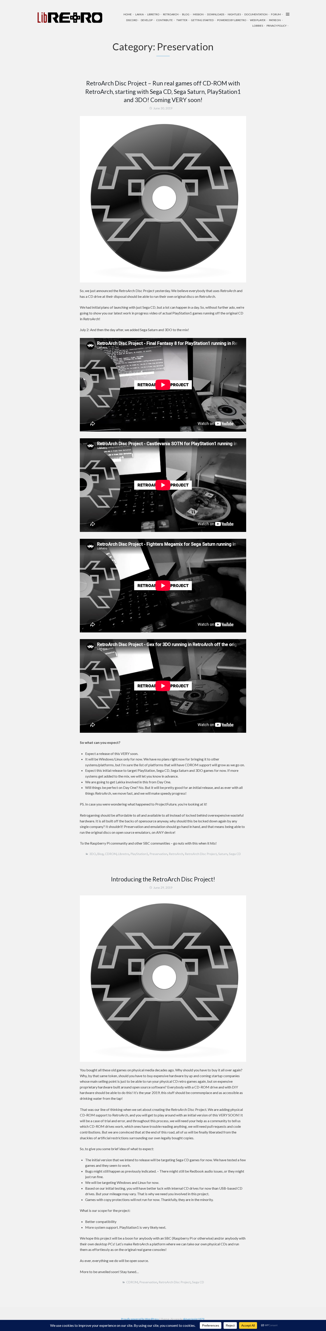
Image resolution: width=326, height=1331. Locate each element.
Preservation (158, 854)
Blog (185, 14)
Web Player (257, 20)
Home (128, 14)
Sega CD (235, 854)
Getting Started (202, 20)
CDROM (111, 854)
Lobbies (257, 25)
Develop (147, 20)
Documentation (255, 14)
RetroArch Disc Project (201, 854)
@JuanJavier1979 (193, 1319)
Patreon (275, 20)
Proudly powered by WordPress (140, 1319)
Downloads (215, 14)
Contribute (164, 20)
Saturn (223, 854)
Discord (131, 20)
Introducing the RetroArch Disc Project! (163, 879)
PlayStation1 (139, 854)
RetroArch (171, 14)
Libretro (153, 14)
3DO (92, 854)
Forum (276, 14)
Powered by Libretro (231, 20)
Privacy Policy (277, 25)
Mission (198, 14)
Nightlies (234, 14)
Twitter (181, 20)
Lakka (139, 14)
